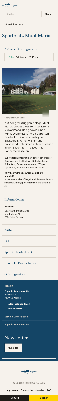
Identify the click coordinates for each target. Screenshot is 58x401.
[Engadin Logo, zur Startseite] (12, 5)
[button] (29, 199)
